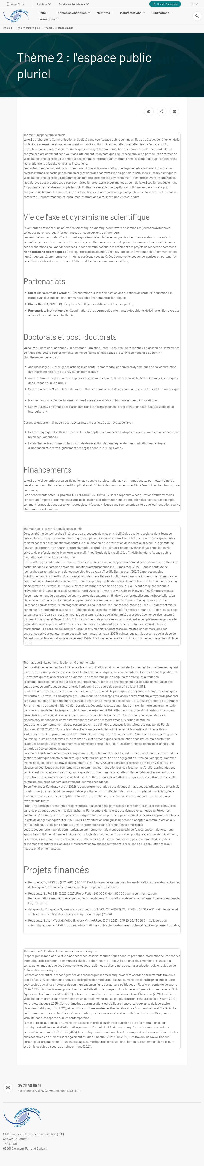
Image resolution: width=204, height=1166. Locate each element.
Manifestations (130, 13)
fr (192, 4)
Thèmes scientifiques (71, 13)
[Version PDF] (174, 111)
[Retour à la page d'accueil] (16, 16)
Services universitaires (72, 4)
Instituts (42, 4)
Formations (46, 19)
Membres (103, 13)
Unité (42, 13)
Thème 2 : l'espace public (58, 27)
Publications (160, 13)
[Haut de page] (5, 1160)
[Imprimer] (148, 111)
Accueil (7, 27)
